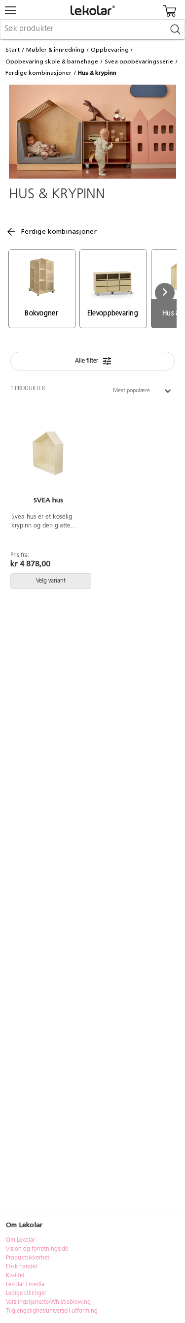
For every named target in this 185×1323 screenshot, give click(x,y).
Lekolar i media (25, 1285)
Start (12, 49)
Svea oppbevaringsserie (139, 61)
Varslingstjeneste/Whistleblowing (48, 1302)
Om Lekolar (20, 1240)
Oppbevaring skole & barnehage (51, 61)
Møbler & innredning (55, 49)
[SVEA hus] (48, 453)
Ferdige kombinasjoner (38, 72)
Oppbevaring (110, 49)
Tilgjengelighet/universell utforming (52, 1311)
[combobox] (92, 29)
